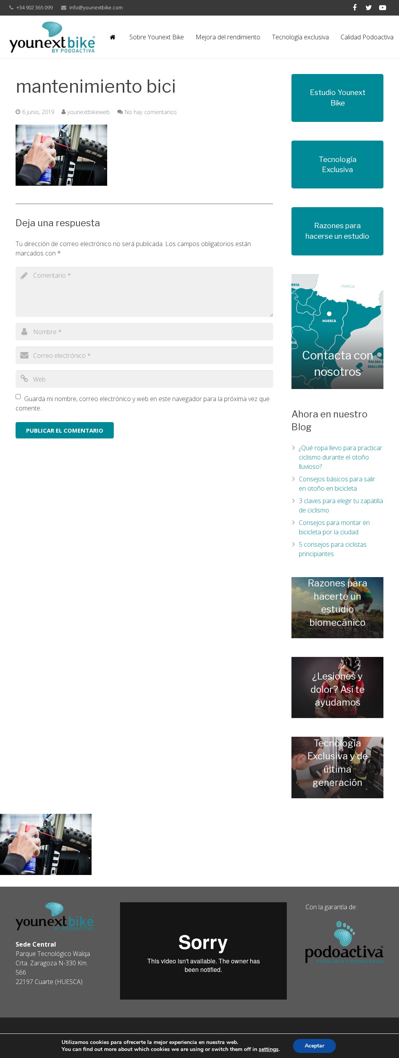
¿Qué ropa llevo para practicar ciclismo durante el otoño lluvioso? (340, 457)
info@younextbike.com (96, 7)
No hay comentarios (151, 112)
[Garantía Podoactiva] (344, 960)
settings (269, 1049)
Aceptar (314, 1045)
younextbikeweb (88, 112)
